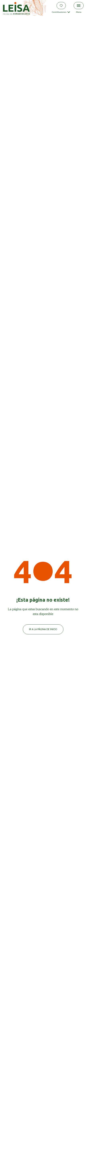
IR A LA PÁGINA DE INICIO (43, 629)
